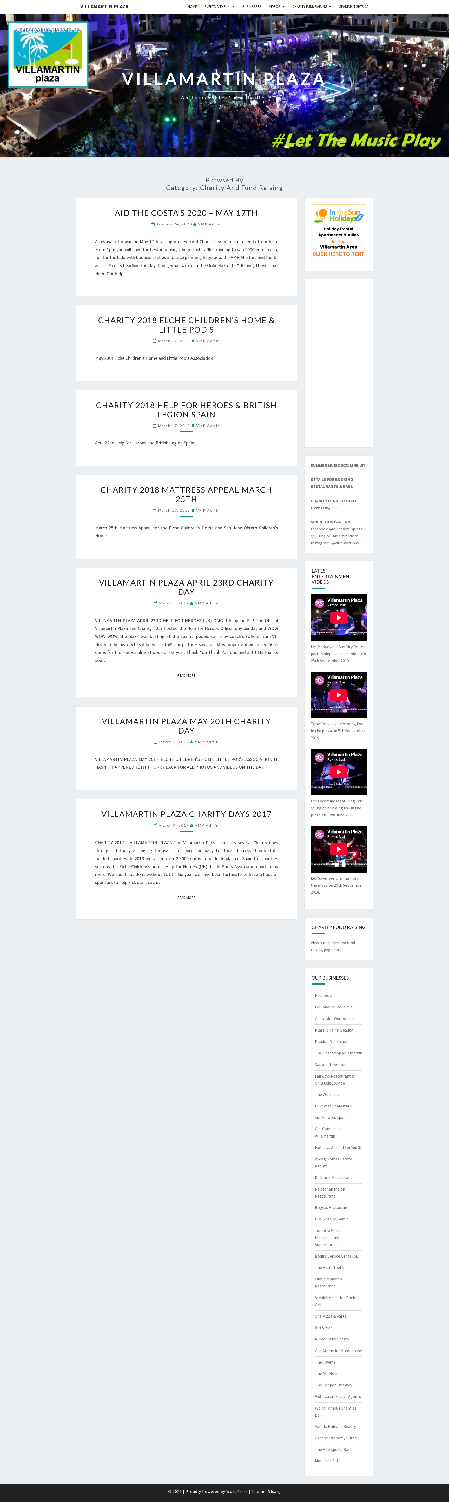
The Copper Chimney (333, 1384)
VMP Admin (210, 224)
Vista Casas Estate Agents (338, 1396)
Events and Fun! (217, 6)
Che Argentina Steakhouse (338, 1350)
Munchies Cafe (327, 1460)
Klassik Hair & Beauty (334, 1030)
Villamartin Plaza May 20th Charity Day (186, 725)
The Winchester (329, 1094)
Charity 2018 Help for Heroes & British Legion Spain (186, 409)
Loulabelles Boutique (334, 1006)
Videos (274, 6)
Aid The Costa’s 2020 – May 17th (186, 212)
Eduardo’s (323, 995)
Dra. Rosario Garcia (331, 1218)
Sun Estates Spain (331, 1117)
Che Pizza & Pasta (331, 1316)
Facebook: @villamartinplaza (337, 528)
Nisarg (274, 1491)
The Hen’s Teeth (329, 1267)
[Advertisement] (339, 363)
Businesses (251, 6)
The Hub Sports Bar (332, 1449)
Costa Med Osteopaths (335, 1018)
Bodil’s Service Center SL (336, 1256)
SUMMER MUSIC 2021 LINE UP (338, 465)
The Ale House (327, 1373)
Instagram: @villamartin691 (336, 543)
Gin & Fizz (323, 1327)
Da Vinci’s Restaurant (333, 1177)
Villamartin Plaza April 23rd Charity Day (186, 587)
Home (192, 6)
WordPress (237, 1491)
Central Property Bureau (337, 1437)
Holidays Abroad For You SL (338, 1147)
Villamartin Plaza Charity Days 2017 (186, 814)
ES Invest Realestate (333, 1105)
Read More (188, 675)
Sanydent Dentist (330, 1064)
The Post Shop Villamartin (338, 1052)
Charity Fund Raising (310, 6)
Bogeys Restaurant (332, 1207)
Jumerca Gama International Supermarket (328, 1237)
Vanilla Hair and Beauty (335, 1426)
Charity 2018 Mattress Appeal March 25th (186, 494)
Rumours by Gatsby (332, 1338)
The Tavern (325, 1362)
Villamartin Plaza (104, 6)
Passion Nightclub (331, 1041)
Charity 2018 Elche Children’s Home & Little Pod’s (186, 324)
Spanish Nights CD (354, 6)
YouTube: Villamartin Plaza (334, 536)
